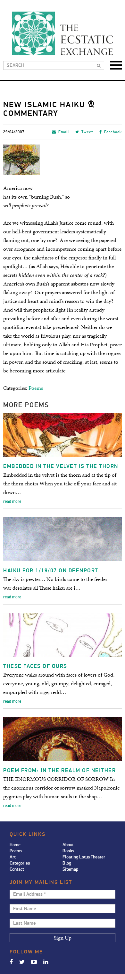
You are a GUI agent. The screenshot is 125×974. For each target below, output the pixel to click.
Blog (67, 863)
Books (68, 851)
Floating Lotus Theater (84, 857)
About (68, 845)
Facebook (113, 132)
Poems (36, 388)
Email (63, 132)
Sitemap (70, 869)
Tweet (87, 132)
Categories (20, 863)
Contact (17, 869)
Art (13, 857)
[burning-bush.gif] (62, 160)
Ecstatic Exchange (62, 33)
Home (15, 845)
